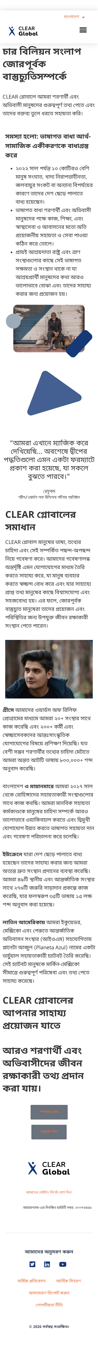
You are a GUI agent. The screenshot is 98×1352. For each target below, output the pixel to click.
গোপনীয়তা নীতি (49, 1305)
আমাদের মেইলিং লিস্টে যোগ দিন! (49, 1192)
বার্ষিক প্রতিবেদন (32, 1281)
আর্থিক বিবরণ (68, 1281)
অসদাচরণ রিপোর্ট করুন (49, 1293)
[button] (83, 30)
